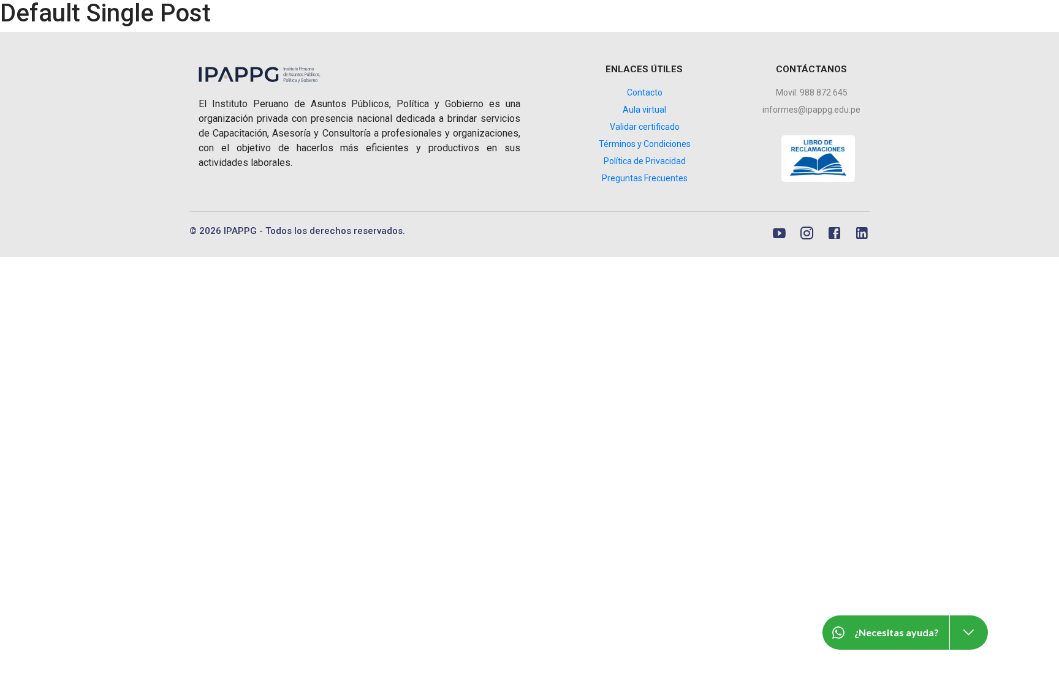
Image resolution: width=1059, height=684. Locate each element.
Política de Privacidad (645, 161)
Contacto (644, 92)
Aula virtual (644, 110)
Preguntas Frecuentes (645, 178)
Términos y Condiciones (645, 144)
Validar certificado (645, 127)
